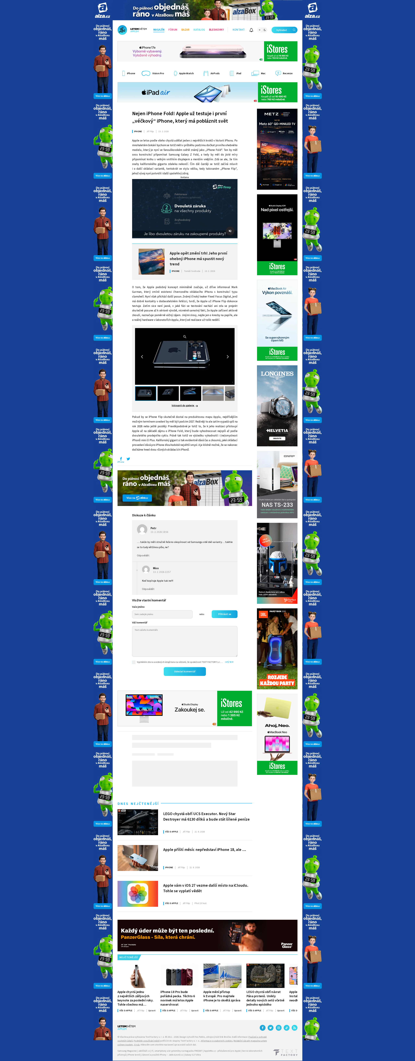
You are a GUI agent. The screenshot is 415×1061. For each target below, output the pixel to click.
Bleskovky (216, 30)
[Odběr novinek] (251, 30)
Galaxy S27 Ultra (193, 1054)
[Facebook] (263, 1028)
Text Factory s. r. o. (155, 1037)
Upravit (151, 1010)
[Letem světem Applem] (132, 30)
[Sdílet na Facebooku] (121, 459)
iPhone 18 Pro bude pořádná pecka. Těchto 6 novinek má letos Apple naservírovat (177, 998)
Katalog (199, 30)
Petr (153, 528)
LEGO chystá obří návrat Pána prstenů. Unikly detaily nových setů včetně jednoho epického (265, 998)
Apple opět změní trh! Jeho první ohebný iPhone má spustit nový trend (198, 258)
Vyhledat (281, 30)
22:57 (162, 572)
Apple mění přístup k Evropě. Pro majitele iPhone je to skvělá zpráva (221, 996)
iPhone (138, 131)
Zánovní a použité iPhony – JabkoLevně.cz (162, 1054)
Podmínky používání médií (147, 1041)
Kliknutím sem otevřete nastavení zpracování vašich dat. (168, 1044)
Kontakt (239, 30)
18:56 (160, 532)
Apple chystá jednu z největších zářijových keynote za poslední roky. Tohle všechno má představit (136, 998)
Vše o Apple (171, 831)
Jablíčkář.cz (144, 1051)
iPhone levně (134, 1054)
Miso (156, 568)
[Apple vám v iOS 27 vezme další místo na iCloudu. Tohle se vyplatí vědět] (138, 894)
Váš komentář (139, 622)
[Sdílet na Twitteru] (128, 459)
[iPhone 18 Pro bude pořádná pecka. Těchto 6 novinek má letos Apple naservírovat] (179, 976)
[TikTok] (287, 1028)
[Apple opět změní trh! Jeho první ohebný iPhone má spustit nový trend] (152, 262)
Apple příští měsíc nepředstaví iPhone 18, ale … (204, 849)
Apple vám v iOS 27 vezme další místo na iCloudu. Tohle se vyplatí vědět (206, 888)
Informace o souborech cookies (216, 1041)
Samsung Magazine (127, 1051)
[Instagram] (279, 1028)
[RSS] (294, 1028)
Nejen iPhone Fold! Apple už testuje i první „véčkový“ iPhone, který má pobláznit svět (180, 117)
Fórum (172, 30)
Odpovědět (143, 555)
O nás (137, 1044)
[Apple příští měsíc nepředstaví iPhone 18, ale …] (138, 858)
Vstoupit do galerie (183, 405)
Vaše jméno (138, 607)
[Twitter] (270, 1028)
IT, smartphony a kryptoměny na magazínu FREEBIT (177, 1051)
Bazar (185, 30)
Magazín (159, 30)
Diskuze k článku (144, 515)
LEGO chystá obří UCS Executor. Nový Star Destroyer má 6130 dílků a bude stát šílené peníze (206, 816)
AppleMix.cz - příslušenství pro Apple (222, 1051)
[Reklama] (102, 10)
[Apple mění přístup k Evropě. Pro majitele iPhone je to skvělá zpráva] (222, 976)
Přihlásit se (224, 614)
